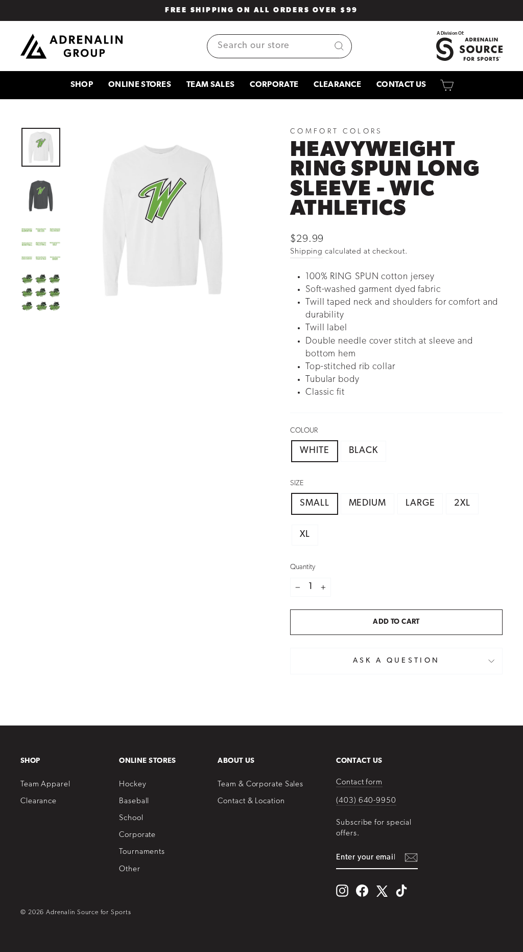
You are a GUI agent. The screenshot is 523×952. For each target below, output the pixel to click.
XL (305, 534)
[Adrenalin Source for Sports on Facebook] (362, 891)
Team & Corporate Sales (260, 784)
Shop (81, 85)
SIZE (296, 483)
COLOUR (304, 431)
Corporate (274, 85)
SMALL (314, 503)
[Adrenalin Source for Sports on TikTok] (401, 891)
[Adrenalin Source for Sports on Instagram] (342, 891)
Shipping (306, 252)
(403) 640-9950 (366, 801)
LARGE (420, 503)
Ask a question (396, 661)
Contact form (359, 782)
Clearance (337, 85)
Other (129, 869)
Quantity (302, 567)
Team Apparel (45, 784)
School (131, 818)
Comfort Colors (336, 131)
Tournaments (142, 852)
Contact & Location (251, 801)
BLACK (363, 451)
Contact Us (401, 85)
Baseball (134, 801)
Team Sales (210, 85)
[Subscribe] (411, 858)
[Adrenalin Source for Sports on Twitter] (382, 891)
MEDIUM (367, 503)
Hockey (132, 784)
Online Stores (139, 85)
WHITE (314, 451)
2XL (462, 503)
